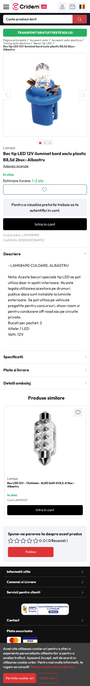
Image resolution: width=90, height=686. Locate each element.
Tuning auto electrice (16, 43)
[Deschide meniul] (6, 7)
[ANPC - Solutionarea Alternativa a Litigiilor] (45, 609)
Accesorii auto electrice (66, 40)
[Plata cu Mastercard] (14, 640)
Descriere (12, 253)
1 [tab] (40, 143)
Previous (6, 95)
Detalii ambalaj (17, 383)
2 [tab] (45, 143)
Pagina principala (14, 40)
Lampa (9, 147)
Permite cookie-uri (20, 678)
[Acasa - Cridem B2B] (35, 6)
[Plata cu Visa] (30, 640)
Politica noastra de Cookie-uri (52, 667)
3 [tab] (50, 143)
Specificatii (13, 356)
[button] (62, 7)
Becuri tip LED (43, 43)
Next (83, 95)
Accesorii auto (39, 40)
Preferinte (47, 678)
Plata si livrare (16, 370)
